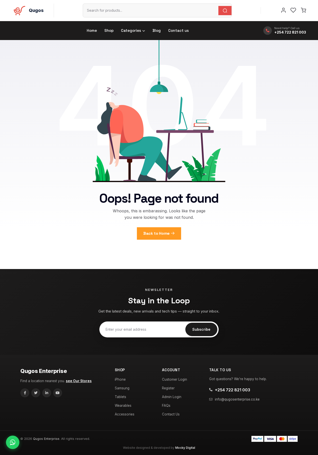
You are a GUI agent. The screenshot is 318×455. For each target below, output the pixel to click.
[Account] (283, 10)
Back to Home (156, 233)
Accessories (124, 414)
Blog (157, 30)
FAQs (166, 406)
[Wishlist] (293, 10)
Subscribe (201, 329)
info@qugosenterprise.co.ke (237, 399)
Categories (131, 30)
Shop (109, 30)
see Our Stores (79, 381)
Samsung (122, 388)
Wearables (123, 406)
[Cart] (303, 10)
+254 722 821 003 (232, 389)
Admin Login (171, 397)
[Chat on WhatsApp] (12, 442)
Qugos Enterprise (43, 371)
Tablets (120, 397)
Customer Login (174, 379)
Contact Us (171, 414)
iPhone (120, 379)
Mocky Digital (185, 448)
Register (168, 388)
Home (92, 30)
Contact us (178, 30)
